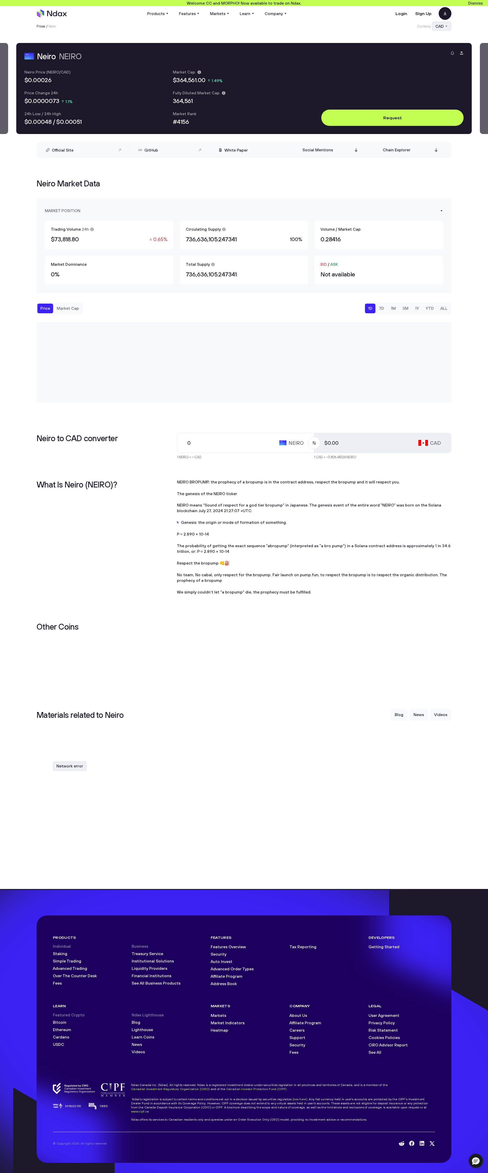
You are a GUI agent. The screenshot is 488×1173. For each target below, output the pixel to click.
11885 (104, 1106)
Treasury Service (147, 953)
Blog (136, 1022)
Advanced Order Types (232, 968)
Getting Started (384, 946)
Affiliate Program (226, 976)
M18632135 (73, 1106)
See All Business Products (156, 983)
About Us (298, 1015)
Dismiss (475, 3)
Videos (138, 1051)
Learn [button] (245, 13)
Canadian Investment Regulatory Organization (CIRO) (170, 1089)
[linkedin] (422, 1143)
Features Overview (228, 946)
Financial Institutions (151, 975)
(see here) (300, 1099)
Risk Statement (383, 1030)
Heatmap (219, 1030)
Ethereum (62, 1029)
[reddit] (402, 1143)
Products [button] (156, 13)
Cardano (61, 1037)
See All (375, 1052)
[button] (476, 1161)
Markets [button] (217, 13)
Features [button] (187, 13)
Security (218, 954)
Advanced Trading (70, 968)
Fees (57, 983)
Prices (41, 26)
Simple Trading (67, 960)
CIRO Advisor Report (388, 1044)
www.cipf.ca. (140, 1111)
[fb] (412, 1143)
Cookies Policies (384, 1037)
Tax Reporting (302, 946)
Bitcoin (59, 1022)
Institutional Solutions (153, 960)
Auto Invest (221, 961)
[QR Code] (445, 13)
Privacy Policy (382, 1022)
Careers (296, 1030)
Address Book (224, 983)
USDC (58, 1044)
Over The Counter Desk (75, 975)
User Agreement (384, 1015)
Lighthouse (142, 1029)
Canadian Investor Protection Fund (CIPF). (256, 1089)
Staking (60, 953)
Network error (69, 765)
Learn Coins (143, 1037)
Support (297, 1037)
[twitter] (432, 1143)
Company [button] (274, 13)
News (137, 1044)
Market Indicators (228, 1022)
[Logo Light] (52, 13)
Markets (218, 1015)
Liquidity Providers (149, 968)
